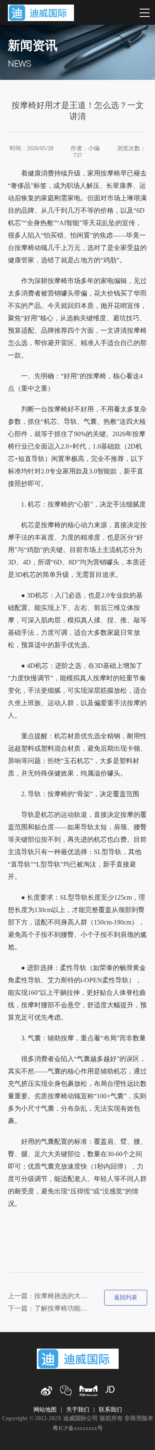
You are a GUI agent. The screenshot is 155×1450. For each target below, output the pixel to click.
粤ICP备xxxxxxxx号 (77, 1428)
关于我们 (77, 1410)
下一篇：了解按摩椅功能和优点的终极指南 (50, 1308)
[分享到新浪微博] (46, 1390)
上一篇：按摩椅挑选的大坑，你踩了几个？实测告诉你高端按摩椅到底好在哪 (50, 1295)
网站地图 (45, 1410)
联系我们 (110, 1410)
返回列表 (125, 1297)
